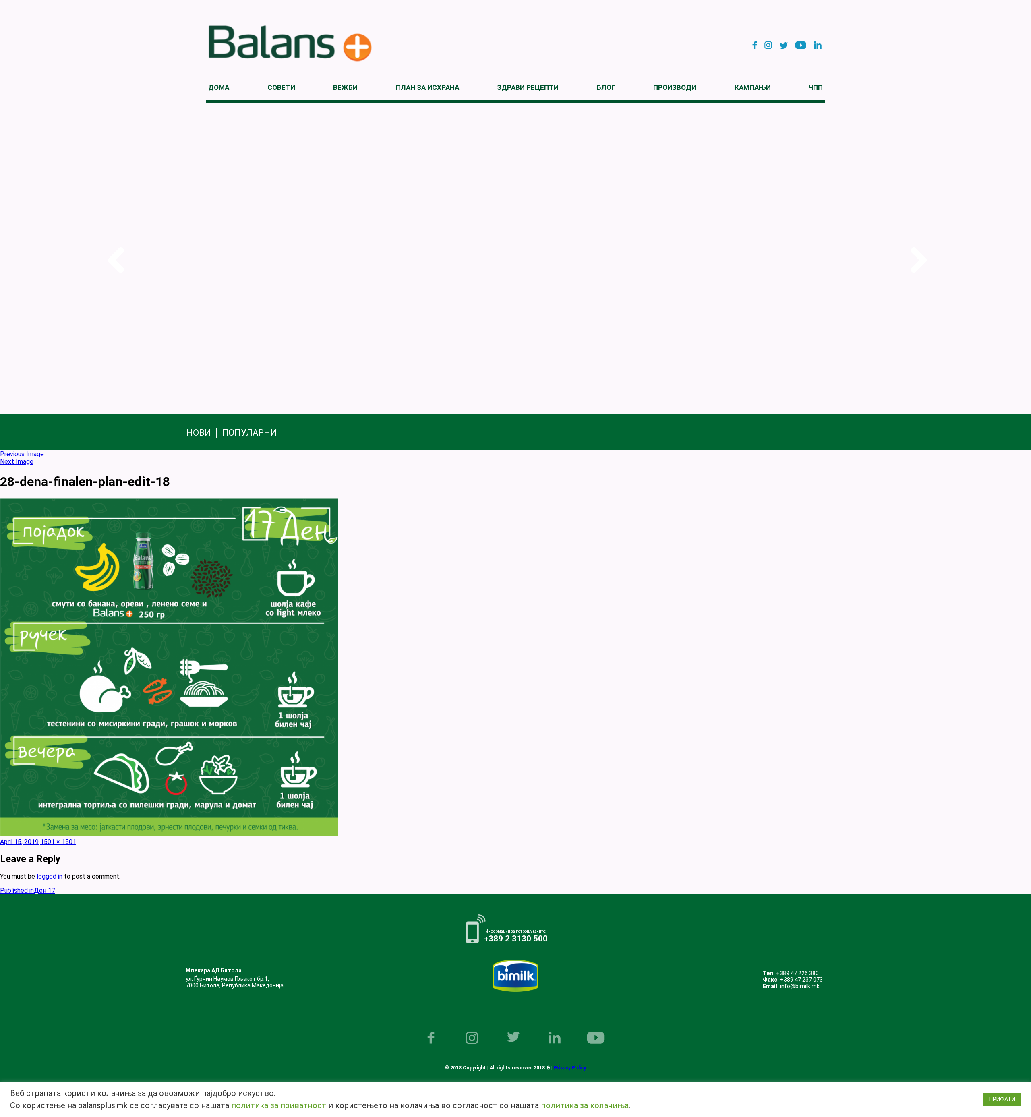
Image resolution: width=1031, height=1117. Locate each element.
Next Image (16, 461)
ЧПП (816, 87)
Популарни (249, 433)
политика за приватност (278, 1105)
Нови (198, 433)
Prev (114, 260)
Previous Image (22, 454)
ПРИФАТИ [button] (1002, 1099)
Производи (674, 87)
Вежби (345, 87)
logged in (49, 876)
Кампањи (753, 87)
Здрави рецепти (528, 87)
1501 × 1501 (58, 842)
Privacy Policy (569, 1068)
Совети (281, 87)
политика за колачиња (585, 1105)
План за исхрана (427, 87)
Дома (218, 87)
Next (917, 260)
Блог (606, 87)
